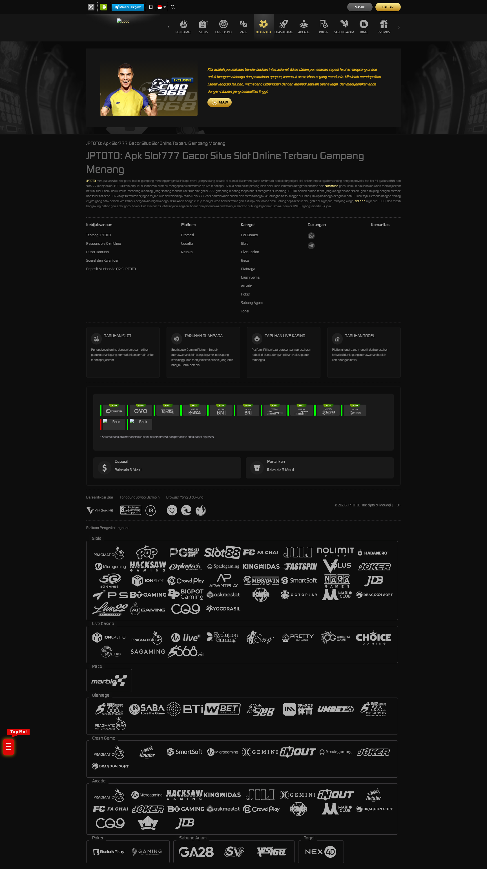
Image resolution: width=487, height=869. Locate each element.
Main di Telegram (130, 7)
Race (243, 32)
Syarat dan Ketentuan (102, 260)
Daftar (387, 7)
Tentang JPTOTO (98, 235)
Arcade (303, 32)
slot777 (360, 201)
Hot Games (183, 32)
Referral (187, 252)
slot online (331, 186)
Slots (203, 32)
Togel (364, 32)
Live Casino (223, 32)
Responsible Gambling (103, 243)
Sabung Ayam (344, 32)
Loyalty (187, 243)
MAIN (223, 102)
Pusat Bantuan (97, 252)
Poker (323, 32)
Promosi (384, 32)
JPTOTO (91, 181)
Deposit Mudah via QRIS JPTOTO (111, 268)
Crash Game (284, 32)
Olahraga (263, 32)
